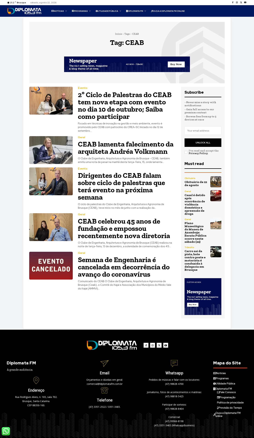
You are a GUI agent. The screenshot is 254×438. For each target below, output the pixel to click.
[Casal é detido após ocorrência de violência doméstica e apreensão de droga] (215, 195)
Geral (81, 137)
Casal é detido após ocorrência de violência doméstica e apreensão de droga (195, 204)
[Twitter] (241, 3)
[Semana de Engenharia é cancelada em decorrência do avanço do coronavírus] (51, 266)
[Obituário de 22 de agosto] (215, 181)
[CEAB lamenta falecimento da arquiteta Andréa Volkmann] (51, 150)
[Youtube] (245, 3)
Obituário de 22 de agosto (196, 183)
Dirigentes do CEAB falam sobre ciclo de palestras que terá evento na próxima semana (121, 186)
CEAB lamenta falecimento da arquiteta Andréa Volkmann (125, 148)
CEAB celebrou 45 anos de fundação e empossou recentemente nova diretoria (124, 228)
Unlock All (203, 142)
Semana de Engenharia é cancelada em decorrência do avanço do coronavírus (124, 267)
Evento (82, 88)
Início (118, 33)
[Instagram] (237, 3)
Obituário (190, 178)
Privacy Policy (198, 153)
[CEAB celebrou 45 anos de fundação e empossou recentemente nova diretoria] (51, 227)
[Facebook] (233, 3)
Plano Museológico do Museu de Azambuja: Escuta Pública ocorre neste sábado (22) (195, 232)
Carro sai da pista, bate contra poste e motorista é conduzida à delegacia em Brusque (195, 260)
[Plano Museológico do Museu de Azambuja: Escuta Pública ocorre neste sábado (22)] (215, 223)
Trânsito (189, 247)
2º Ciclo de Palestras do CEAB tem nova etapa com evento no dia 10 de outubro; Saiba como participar (125, 105)
